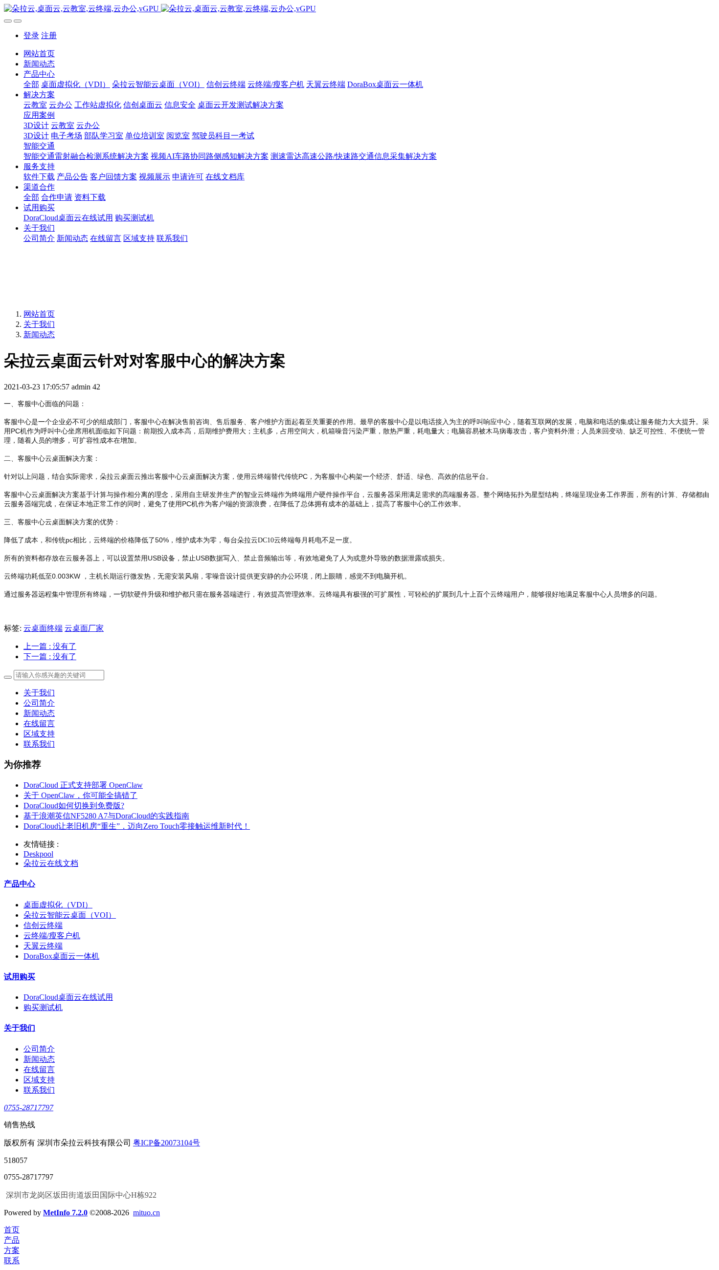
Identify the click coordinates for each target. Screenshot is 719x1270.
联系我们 (39, 744)
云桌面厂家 (84, 628)
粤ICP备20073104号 (166, 1143)
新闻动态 (39, 334)
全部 (31, 84)
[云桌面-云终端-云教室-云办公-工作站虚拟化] (359, 9)
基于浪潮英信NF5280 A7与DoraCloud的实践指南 (106, 816)
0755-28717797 (28, 1107)
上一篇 (49, 646)
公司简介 (39, 703)
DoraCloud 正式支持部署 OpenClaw (83, 785)
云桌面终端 (43, 628)
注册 (49, 35)
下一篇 (49, 656)
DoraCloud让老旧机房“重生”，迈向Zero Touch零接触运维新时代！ (136, 826)
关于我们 (39, 324)
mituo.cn (146, 1212)
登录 (31, 35)
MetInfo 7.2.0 (65, 1212)
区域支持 (39, 734)
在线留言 (39, 723)
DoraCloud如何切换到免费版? (73, 805)
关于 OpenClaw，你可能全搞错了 (80, 795)
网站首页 (39, 53)
